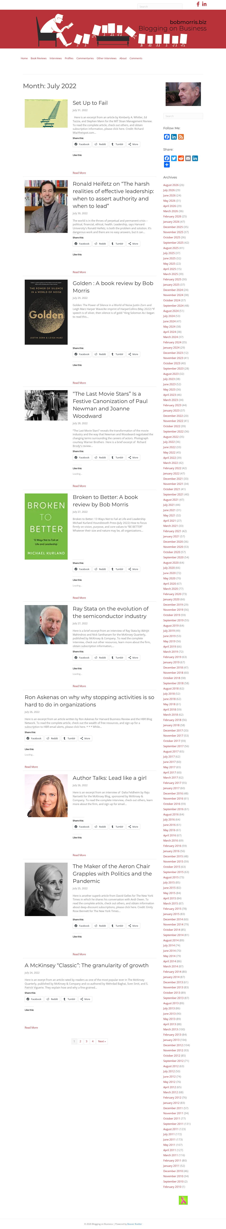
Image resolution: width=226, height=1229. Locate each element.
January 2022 (171, 473)
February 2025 (172, 279)
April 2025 (169, 269)
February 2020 (172, 594)
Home (24, 58)
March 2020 (170, 588)
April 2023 (169, 395)
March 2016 (170, 840)
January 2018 (171, 725)
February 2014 (172, 971)
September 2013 (173, 998)
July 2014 (169, 945)
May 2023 (169, 389)
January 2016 (171, 851)
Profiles (69, 58)
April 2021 (169, 520)
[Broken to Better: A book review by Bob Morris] (46, 526)
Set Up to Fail (90, 103)
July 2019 (169, 630)
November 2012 (173, 1050)
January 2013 (171, 1040)
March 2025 (170, 274)
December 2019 (173, 604)
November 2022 (173, 421)
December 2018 (173, 667)
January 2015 (171, 914)
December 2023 (173, 353)
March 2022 (170, 463)
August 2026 (171, 185)
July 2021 (169, 505)
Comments (136, 58)
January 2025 (171, 284)
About (123, 58)
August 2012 (171, 1066)
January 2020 (171, 599)
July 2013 (169, 1008)
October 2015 (171, 866)
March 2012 (170, 1092)
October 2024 (171, 300)
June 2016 (169, 825)
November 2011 (173, 1113)
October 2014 (171, 929)
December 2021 (173, 478)
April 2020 (169, 583)
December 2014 (173, 919)
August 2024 (171, 311)
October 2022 (171, 426)
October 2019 (171, 615)
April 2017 (169, 772)
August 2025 (171, 248)
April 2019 (169, 646)
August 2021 (171, 499)
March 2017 (170, 777)
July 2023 (169, 379)
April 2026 (169, 206)
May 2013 (169, 1019)
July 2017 (169, 756)
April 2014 (169, 961)
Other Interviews (107, 58)
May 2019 (169, 641)
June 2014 (169, 950)
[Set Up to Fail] (46, 113)
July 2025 (169, 253)
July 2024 (169, 316)
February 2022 (172, 468)
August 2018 (171, 688)
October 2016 (171, 804)
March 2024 (170, 337)
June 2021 (169, 510)
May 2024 (169, 326)
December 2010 (173, 1171)
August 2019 (171, 625)
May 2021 (169, 515)
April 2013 (169, 1024)
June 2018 (169, 699)
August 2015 (171, 877)
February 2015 (172, 908)
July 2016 (169, 819)
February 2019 (172, 657)
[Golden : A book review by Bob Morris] (46, 312)
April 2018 (169, 709)
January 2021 (171, 536)
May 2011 (169, 1144)
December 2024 (173, 290)
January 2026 (171, 221)
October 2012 (171, 1055)
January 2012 (171, 1103)
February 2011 (172, 1160)
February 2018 (172, 720)
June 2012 (169, 1076)
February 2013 (172, 1034)
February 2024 (172, 342)
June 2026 (169, 195)
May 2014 (169, 956)
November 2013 (173, 987)
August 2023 (171, 374)
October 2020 (171, 552)
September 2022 (173, 431)
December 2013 (173, 982)
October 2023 (171, 363)
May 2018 (169, 704)
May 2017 (169, 767)
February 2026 (172, 216)
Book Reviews (39, 58)
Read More (79, 173)
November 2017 (173, 735)
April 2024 (169, 332)
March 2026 (170, 211)
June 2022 (169, 447)
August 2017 (171, 751)
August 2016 (171, 814)
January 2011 (171, 1165)
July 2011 (169, 1134)
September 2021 (173, 494)
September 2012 (173, 1061)
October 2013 (171, 992)
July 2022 (169, 442)
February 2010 (172, 1186)
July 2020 (169, 567)
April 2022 (169, 457)
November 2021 (173, 484)
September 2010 (173, 1181)
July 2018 (169, 693)
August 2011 (171, 1129)
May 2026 (169, 200)
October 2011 (171, 1118)
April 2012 (169, 1087)
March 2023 (170, 400)
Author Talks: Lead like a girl (110, 778)
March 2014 (170, 966)
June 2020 (169, 573)
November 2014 (173, 924)
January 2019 (171, 662)
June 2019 (169, 636)
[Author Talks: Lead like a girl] (46, 795)
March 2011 (170, 1155)
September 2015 (173, 872)
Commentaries (85, 58)
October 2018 (171, 678)
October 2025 (171, 237)
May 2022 (169, 452)
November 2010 (173, 1176)
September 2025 (173, 242)
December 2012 (173, 1045)
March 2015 (170, 903)
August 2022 (171, 436)
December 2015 (173, 856)
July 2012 (169, 1071)
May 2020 (169, 578)
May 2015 (169, 893)
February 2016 (172, 845)
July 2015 (169, 882)
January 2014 (171, 977)
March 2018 (170, 714)
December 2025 (173, 227)
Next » (102, 1041)
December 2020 (173, 541)
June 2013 (169, 1013)
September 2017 (173, 746)
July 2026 (169, 190)
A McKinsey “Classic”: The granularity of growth (87, 965)
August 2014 (171, 940)
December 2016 (173, 793)
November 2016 (173, 798)
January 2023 (171, 410)
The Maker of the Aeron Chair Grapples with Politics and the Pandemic (112, 873)
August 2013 (171, 1003)
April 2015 (169, 898)
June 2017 (169, 762)
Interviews (56, 58)
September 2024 (173, 305)
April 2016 (169, 835)
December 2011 (173, 1108)
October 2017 (171, 741)
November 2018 (173, 672)
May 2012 (169, 1082)
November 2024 (173, 295)
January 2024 (171, 347)
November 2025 (173, 232)
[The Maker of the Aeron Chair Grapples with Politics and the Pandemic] (46, 889)
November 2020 (173, 546)
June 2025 (169, 258)
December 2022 (173, 415)
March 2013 (170, 1029)
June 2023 (169, 384)
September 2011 (173, 1124)
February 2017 (172, 783)
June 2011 (169, 1139)
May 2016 (169, 830)
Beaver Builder (134, 1223)
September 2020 (173, 557)
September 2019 (173, 620)
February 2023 (172, 405)
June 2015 (169, 887)
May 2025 (169, 263)
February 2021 (172, 531)
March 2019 (170, 651)
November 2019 (173, 609)
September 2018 (173, 683)
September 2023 (173, 368)
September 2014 (173, 935)
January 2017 (171, 788)
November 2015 (173, 861)
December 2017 (173, 730)
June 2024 (169, 321)
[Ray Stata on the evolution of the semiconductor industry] (46, 624)
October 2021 (171, 489)
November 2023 (173, 358)
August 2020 (171, 562)
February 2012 (172, 1097)
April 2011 (169, 1150)
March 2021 (170, 525)
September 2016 (173, 809)
